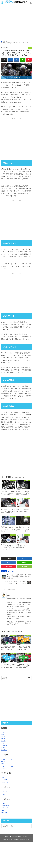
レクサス (4, 750)
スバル (3, 741)
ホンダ (3, 736)
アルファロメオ (6, 791)
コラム (4, 571)
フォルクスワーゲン (7, 766)
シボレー (4, 812)
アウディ (4, 768)
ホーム (7, 836)
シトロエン (4, 782)
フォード (4, 803)
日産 (2, 734)
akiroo (9, 595)
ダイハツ (4, 745)
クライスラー (5, 807)
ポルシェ (4, 763)
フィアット (4, 794)
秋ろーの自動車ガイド (16, 839)
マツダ (3, 738)
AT (9, 571)
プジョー (4, 779)
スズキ (3, 748)
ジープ (3, 810)
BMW (3, 761)
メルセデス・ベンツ (7, 759)
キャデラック (5, 805)
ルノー (3, 777)
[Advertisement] (16, 23)
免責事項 (25, 836)
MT (13, 571)
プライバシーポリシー (16, 836)
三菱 (2, 743)
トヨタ (3, 732)
